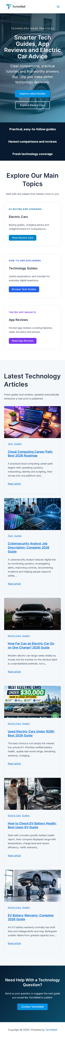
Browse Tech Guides (24, 289)
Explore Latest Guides (33, 93)
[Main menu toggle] (58, 6)
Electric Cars (14, 635)
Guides (18, 443)
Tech (10, 443)
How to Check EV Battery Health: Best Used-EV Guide (32, 825)
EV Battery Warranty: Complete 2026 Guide (31, 917)
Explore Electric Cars (32, 105)
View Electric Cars (22, 237)
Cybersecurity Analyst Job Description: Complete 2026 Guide (28, 547)
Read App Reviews (23, 340)
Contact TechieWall (32, 1006)
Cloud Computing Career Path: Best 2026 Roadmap (30, 453)
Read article (14, 483)
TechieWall (51, 1029)
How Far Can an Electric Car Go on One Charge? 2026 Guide (31, 645)
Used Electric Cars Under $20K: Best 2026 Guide (31, 733)
